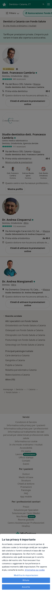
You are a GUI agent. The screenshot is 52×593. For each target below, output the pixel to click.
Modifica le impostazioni (26, 575)
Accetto (26, 587)
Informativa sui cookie (34, 570)
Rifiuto (26, 580)
